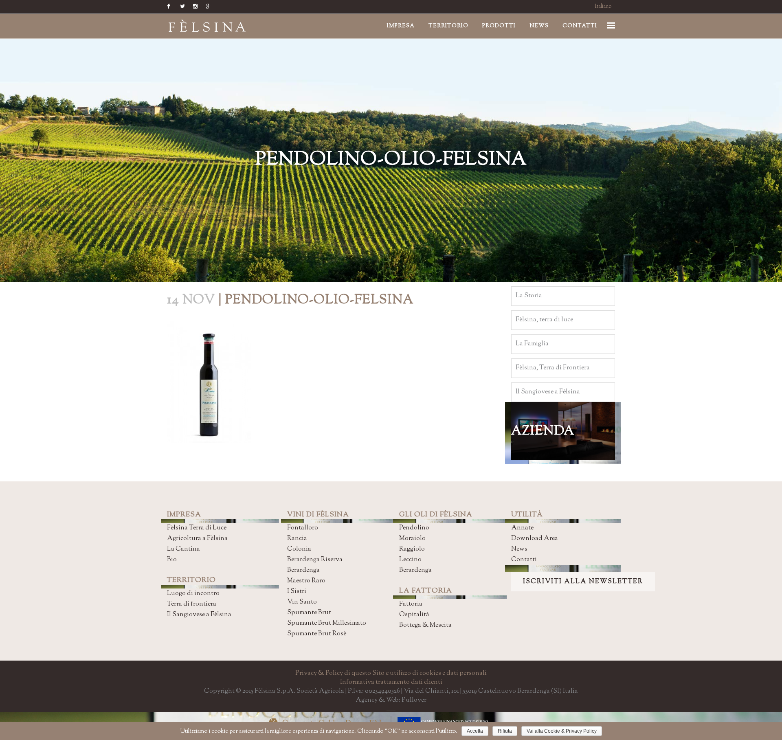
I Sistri (296, 591)
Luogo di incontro (193, 593)
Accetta (475, 731)
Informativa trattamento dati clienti (391, 682)
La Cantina (183, 549)
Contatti (524, 559)
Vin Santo (302, 602)
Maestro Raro (306, 581)
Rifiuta (505, 731)
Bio (172, 559)
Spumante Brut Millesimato (326, 623)
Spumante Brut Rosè (316, 634)
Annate (522, 528)
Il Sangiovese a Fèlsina (199, 614)
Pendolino (414, 528)
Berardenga (303, 570)
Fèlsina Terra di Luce (196, 528)
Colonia (299, 549)
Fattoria (410, 604)
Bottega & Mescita (425, 625)
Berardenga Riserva (315, 559)
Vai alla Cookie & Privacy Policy (562, 731)
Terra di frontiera (191, 604)
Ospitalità (414, 614)
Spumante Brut (309, 612)
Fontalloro (302, 528)
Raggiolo (412, 549)
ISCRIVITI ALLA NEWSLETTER (583, 581)
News (519, 549)
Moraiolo (412, 538)
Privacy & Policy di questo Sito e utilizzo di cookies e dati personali (391, 673)
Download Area (534, 538)
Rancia (297, 538)
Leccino (410, 559)
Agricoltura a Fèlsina (197, 538)
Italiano (603, 6)
